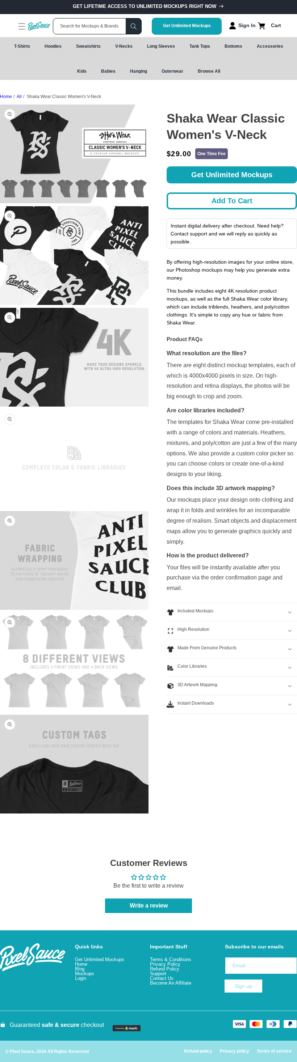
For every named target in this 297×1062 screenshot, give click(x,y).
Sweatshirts (88, 46)
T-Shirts (22, 46)
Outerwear (172, 71)
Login (80, 978)
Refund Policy (164, 969)
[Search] (134, 26)
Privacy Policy (165, 964)
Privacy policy (234, 1051)
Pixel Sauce (22, 1051)
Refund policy (198, 1051)
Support (158, 973)
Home (6, 96)
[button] (15, 26)
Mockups (84, 973)
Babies (108, 71)
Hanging (138, 71)
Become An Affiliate (170, 983)
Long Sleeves (161, 46)
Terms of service (274, 1051)
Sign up (243, 986)
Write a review (149, 905)
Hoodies (53, 46)
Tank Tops (199, 46)
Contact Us (161, 978)
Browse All (209, 71)
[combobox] (97, 26)
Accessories (270, 46)
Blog (79, 969)
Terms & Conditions (170, 959)
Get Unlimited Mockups (187, 25)
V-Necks (124, 46)
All (19, 96)
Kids (82, 71)
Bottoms (233, 46)
